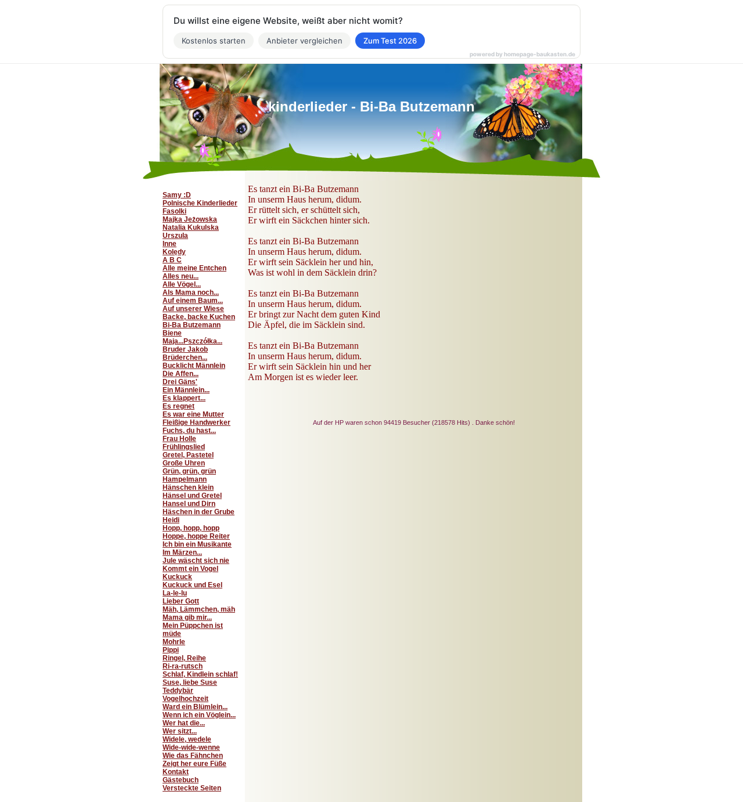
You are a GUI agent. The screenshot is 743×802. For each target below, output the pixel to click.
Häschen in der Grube (199, 512)
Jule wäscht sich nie (196, 561)
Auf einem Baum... (193, 301)
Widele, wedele (187, 739)
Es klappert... (184, 398)
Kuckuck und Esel (192, 585)
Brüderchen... (185, 357)
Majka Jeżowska (190, 219)
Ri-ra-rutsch (183, 666)
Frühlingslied (184, 447)
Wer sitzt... (180, 731)
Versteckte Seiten (192, 788)
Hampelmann (185, 479)
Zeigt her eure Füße (194, 764)
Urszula (175, 236)
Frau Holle (179, 439)
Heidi (171, 520)
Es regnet (178, 406)
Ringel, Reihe (184, 658)
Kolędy (174, 252)
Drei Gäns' (180, 382)
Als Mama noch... (191, 292)
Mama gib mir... (187, 617)
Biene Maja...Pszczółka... (192, 337)
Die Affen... (181, 374)
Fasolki (174, 211)
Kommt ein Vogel (190, 569)
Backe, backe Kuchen (199, 317)
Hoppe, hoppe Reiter (196, 536)
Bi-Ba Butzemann (192, 325)
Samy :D (177, 195)
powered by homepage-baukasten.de (522, 54)
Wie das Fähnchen (193, 756)
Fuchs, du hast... (189, 431)
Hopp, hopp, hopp (191, 528)
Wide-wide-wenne (191, 747)
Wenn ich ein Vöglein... (199, 715)
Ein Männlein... (186, 390)
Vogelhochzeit (185, 699)
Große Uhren (184, 463)
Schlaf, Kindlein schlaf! (200, 674)
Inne (169, 244)
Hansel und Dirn (189, 504)
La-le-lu (175, 593)
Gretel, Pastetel (188, 455)
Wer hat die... (184, 723)
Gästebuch (181, 780)
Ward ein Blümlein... (195, 707)
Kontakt (176, 772)
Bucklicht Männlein (194, 366)
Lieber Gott (181, 601)
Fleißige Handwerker (196, 422)
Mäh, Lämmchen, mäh (199, 609)
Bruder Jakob (185, 349)
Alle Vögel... (182, 284)
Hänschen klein (188, 487)
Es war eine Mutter (193, 414)
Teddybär (178, 691)
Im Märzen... (182, 552)
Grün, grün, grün (189, 471)
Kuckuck (177, 577)
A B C (172, 260)
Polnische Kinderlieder (200, 203)
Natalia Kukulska (191, 227)
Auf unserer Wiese (193, 309)
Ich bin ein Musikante (197, 544)
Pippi (171, 650)
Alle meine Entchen (194, 268)
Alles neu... (181, 276)
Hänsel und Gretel (192, 496)
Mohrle (174, 642)
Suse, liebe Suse (190, 682)
